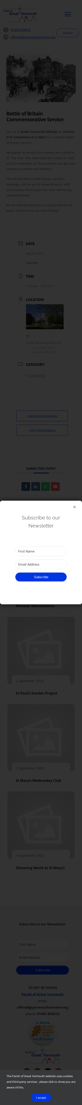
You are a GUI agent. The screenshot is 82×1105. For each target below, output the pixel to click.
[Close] (75, 507)
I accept (41, 1098)
